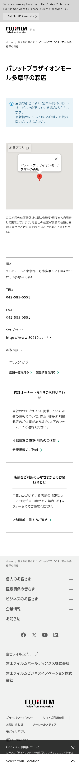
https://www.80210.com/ (27, 338)
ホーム (9, 42)
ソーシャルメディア (45, 725)
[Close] (56, 158)
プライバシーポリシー (20, 718)
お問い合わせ (14, 725)
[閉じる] (72, 747)
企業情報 (13, 609)
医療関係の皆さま (20, 589)
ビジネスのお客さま (22, 599)
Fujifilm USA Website (21, 16)
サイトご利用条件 (54, 718)
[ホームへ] (16, 30)
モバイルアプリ (16, 731)
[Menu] (71, 30)
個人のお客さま (26, 42)
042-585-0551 (18, 297)
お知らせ (13, 619)
